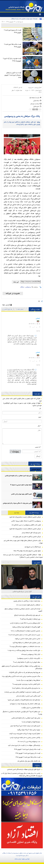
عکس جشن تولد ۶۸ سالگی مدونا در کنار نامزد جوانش (17, 503)
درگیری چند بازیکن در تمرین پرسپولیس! (28, 658)
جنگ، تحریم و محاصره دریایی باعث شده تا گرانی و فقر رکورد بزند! (21, 676)
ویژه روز (16, 512)
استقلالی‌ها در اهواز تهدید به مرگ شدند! (28, 680)
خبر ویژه (30, 87)
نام (40, 408)
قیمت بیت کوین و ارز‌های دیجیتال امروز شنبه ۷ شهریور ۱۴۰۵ (12, 75)
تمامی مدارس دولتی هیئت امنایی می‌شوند (27, 638)
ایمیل (39, 417)
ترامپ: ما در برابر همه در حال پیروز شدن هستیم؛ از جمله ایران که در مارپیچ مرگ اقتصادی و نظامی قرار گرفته (21, 774)
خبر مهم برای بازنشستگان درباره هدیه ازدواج (27, 615)
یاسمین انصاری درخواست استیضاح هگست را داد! (25, 631)
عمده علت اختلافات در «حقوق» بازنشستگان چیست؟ (25, 646)
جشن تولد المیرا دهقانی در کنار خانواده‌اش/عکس (18, 476)
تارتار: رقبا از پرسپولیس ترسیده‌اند (30, 654)
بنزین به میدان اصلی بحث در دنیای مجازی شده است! (24, 635)
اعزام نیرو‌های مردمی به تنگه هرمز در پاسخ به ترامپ (25, 623)
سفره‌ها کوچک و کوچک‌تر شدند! (31, 722)
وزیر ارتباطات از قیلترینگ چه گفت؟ (30, 619)
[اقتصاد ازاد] (22, 835)
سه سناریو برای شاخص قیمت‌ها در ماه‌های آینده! (26, 688)
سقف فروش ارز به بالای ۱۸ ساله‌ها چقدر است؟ (26, 662)
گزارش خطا (6, 305)
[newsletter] (13, 293)
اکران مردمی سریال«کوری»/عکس (22, 591)
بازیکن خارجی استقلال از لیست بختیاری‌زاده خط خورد (25, 517)
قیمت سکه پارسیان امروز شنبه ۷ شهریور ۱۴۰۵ (27, 749)
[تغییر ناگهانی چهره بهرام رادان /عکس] (37, 495)
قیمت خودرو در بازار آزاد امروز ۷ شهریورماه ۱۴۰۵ (12, 59)
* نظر (39, 425)
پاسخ (38, 330)
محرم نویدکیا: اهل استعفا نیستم (31, 532)
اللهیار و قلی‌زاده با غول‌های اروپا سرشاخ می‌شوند (26, 627)
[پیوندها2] (22, 809)
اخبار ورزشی (37, 87)
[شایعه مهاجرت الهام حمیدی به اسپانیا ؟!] (37, 486)
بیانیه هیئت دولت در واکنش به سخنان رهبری (27, 601)
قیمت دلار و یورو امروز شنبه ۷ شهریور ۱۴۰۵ (12, 31)
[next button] (3, 562)
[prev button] (8, 562)
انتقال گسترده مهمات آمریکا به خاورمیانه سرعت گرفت (24, 733)
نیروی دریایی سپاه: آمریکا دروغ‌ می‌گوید (28, 730)
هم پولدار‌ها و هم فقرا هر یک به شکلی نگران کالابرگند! (24, 672)
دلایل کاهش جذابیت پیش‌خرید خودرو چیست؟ (26, 684)
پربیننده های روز (34, 512)
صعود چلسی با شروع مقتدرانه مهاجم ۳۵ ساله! (27, 551)
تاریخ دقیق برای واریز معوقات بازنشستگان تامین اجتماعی (23, 769)
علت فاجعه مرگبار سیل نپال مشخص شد (28, 761)
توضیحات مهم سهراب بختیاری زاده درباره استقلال (24, 19)
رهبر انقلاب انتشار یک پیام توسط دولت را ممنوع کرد (25, 704)
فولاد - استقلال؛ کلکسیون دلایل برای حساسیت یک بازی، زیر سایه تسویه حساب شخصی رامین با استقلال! (23, 556)
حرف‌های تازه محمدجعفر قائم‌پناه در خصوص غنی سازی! (24, 700)
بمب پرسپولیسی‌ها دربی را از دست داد (29, 741)
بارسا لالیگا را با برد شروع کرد (32, 547)
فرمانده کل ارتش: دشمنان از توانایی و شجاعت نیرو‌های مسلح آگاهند (23, 610)
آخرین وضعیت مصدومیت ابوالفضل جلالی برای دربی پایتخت (22, 692)
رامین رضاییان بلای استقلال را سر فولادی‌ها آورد (26, 642)
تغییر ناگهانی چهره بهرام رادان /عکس (21, 494)
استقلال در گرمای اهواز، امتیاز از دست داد (28, 605)
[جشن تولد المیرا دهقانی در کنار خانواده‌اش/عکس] (37, 477)
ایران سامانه (18, 859)
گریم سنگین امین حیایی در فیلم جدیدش (28, 696)
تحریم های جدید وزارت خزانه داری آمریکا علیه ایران (25, 726)
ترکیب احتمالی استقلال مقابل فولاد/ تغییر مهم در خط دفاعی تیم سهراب (23, 541)
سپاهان (22, 287)
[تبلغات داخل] (22, 787)
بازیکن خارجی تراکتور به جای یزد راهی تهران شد (27, 536)
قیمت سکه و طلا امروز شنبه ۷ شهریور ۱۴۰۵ (12, 45)
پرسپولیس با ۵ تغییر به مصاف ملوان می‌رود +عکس (26, 521)
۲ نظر (13, 90)
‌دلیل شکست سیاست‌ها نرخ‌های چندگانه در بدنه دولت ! (24, 650)
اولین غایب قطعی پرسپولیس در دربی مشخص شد (26, 525)
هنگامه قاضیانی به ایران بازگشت (30, 707)
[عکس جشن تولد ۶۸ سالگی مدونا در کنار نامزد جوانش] (37, 505)
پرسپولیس (28, 287)
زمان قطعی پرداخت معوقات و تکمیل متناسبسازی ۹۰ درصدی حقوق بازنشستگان (22, 667)
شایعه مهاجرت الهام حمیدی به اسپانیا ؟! (21, 485)
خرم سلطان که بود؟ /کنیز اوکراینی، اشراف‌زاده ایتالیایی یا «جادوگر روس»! (22, 712)
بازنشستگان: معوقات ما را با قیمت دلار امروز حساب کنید (24, 745)
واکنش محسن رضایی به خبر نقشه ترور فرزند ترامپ (25, 737)
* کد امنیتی (38, 447)
